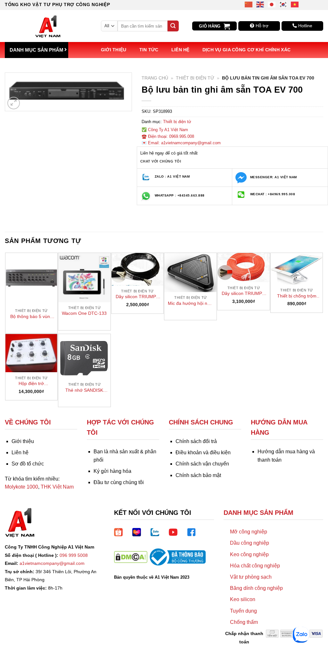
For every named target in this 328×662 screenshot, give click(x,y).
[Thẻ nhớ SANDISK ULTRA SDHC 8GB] (84, 356)
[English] (260, 4)
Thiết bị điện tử (195, 78)
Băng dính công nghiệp (256, 588)
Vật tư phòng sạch (251, 577)
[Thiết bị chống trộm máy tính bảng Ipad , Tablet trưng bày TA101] (297, 269)
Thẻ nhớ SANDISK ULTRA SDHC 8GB (84, 390)
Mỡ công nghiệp (248, 531)
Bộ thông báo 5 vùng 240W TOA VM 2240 (31, 317)
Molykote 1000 (21, 487)
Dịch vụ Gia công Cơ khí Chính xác (246, 49)
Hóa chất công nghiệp (255, 565)
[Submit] (173, 26)
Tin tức (149, 49)
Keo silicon (242, 599)
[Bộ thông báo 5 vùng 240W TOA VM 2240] (31, 279)
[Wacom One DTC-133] (84, 277)
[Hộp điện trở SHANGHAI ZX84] (31, 353)
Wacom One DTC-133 (84, 313)
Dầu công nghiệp (249, 543)
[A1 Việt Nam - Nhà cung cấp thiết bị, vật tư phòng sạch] (48, 26)
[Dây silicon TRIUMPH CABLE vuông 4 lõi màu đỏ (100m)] (243, 267)
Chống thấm (244, 622)
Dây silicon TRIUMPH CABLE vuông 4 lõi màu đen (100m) (137, 297)
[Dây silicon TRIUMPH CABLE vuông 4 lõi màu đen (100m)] (137, 269)
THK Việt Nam (57, 487)
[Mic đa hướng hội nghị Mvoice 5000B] (190, 272)
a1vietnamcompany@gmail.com (52, 563)
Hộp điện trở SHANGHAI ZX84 (31, 384)
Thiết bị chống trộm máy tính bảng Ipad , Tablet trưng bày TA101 (297, 296)
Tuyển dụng (243, 611)
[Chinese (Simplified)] (249, 4)
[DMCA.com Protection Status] (130, 556)
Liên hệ (180, 49)
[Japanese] (272, 4)
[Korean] (283, 4)
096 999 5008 (74, 555)
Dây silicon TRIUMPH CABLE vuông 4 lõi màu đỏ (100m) (243, 294)
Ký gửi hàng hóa (112, 471)
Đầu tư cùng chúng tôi (119, 482)
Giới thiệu (114, 49)
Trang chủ (155, 78)
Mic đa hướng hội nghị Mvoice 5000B (190, 303)
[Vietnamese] (295, 4)
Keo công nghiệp (249, 554)
